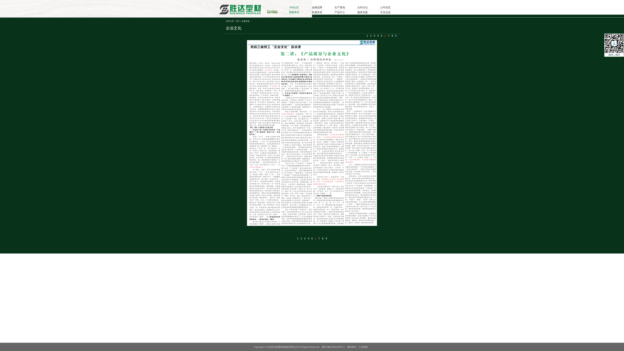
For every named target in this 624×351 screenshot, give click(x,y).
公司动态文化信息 (385, 10)
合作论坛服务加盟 (362, 10)
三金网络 (363, 347)
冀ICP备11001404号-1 (333, 347)
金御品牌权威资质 (317, 10)
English (272, 11)
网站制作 (351, 347)
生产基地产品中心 (340, 10)
